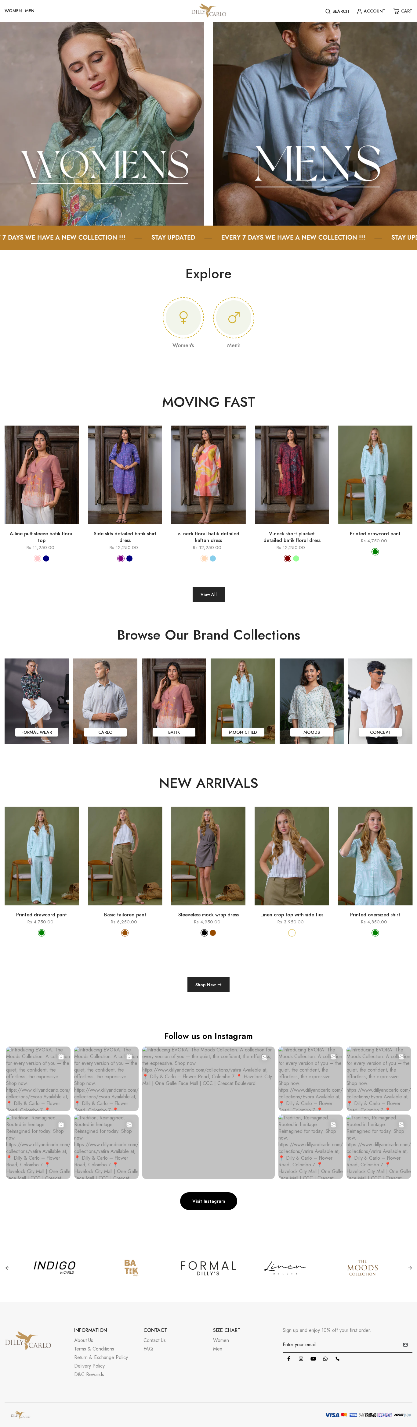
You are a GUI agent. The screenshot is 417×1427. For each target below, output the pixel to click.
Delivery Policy (89, 1365)
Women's (183, 345)
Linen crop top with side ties (208, 914)
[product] (15, 527)
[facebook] (289, 1359)
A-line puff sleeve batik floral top (42, 537)
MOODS (311, 732)
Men (217, 1348)
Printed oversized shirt (292, 914)
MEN (29, 11)
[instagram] (301, 1359)
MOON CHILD (243, 732)
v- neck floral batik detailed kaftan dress (208, 537)
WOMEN (13, 11)
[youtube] (313, 1359)
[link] (102, 123)
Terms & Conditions (94, 1348)
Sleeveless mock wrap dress (125, 914)
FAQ (148, 1348)
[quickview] (33, 527)
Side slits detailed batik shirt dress (125, 537)
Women (221, 1340)
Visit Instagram (208, 1201)
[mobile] (338, 1359)
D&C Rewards (89, 1374)
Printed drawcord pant (375, 533)
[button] (401, 879)
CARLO (105, 732)
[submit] (405, 1345)
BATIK (174, 732)
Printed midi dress (375, 914)
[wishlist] (50, 527)
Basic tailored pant (41, 914)
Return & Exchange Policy (101, 1357)
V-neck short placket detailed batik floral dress (292, 537)
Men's (234, 345)
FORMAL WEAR (36, 732)
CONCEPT (380, 732)
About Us (83, 1340)
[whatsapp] (325, 1359)
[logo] (208, 11)
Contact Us (154, 1340)
